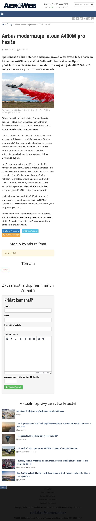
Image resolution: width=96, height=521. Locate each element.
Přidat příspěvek (14, 387)
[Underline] (16, 339)
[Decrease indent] (39, 339)
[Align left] (21, 339)
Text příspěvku (11, 334)
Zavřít (3, 487)
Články (9, 24)
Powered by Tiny (42, 373)
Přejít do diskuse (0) (12, 235)
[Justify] (34, 339)
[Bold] (7, 339)
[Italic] (11, 339)
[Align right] (29, 339)
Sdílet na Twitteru (31, 231)
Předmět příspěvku (12, 325)
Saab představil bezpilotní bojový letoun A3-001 (37, 435)
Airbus (5, 270)
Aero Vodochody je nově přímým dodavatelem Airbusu (40, 411)
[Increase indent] (43, 339)
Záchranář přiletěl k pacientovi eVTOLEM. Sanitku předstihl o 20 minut (47, 448)
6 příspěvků (32, 452)
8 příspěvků (32, 467)
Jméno (7, 306)
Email (6, 315)
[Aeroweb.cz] (20, 6)
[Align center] (25, 339)
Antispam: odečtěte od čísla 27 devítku (21, 377)
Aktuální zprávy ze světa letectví (48, 403)
